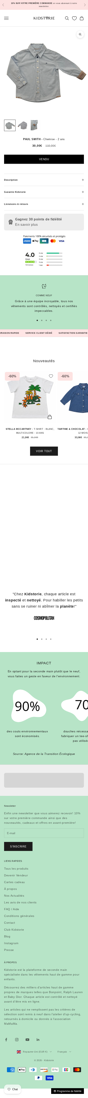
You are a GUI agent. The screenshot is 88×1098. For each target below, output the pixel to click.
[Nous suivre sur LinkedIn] (38, 1040)
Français (62, 1051)
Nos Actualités (14, 895)
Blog (7, 936)
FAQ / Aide (11, 909)
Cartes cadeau (14, 882)
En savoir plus (26, 224)
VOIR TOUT (44, 451)
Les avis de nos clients (20, 902)
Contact (9, 922)
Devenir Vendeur (16, 875)
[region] (44, 298)
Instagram (11, 943)
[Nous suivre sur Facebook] (6, 1040)
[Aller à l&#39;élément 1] (10, 125)
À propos (10, 888)
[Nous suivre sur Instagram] (17, 1040)
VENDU (44, 159)
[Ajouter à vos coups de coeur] (51, 376)
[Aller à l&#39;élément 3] (36, 125)
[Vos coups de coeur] (74, 18)
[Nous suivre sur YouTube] (27, 1040)
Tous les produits (16, 868)
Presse (9, 950)
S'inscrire (18, 846)
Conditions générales (19, 916)
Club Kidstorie (14, 929)
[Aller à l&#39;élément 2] (23, 125)
